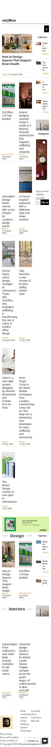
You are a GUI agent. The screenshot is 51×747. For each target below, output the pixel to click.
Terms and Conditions (9, 737)
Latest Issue (36, 717)
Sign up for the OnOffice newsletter (42, 194)
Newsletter (35, 710)
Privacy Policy (6, 733)
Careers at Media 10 (8, 740)
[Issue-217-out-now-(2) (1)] (25, 524)
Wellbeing (24, 724)
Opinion (45, 552)
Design (5, 74)
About (33, 714)
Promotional (25, 730)
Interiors (6, 693)
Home (23, 710)
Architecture (8, 154)
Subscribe (35, 720)
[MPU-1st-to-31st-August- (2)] (42, 125)
